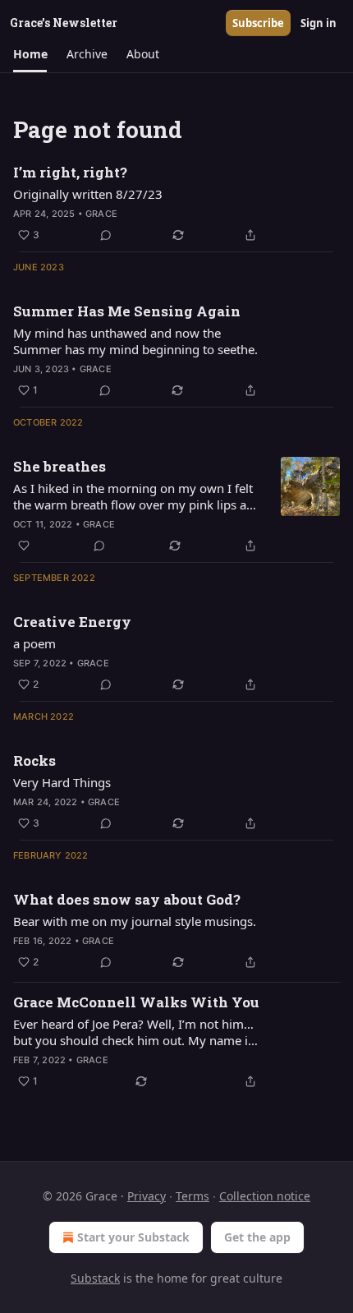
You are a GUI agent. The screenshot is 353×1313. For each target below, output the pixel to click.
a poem (34, 643)
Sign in (318, 23)
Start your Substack (133, 1237)
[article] (176, 204)
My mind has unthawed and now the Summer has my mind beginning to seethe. (135, 341)
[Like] (23, 545)
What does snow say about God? (127, 899)
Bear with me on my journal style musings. (134, 921)
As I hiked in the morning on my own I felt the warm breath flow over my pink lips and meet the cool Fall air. (137, 496)
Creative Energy (72, 621)
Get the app (257, 1237)
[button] (30, 54)
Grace (101, 213)
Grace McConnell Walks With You (136, 1002)
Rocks (34, 760)
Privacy (146, 1196)
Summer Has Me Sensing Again (127, 311)
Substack (95, 1278)
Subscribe (258, 23)
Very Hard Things (62, 782)
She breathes (59, 466)
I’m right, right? (70, 172)
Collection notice (264, 1196)
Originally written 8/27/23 (88, 194)
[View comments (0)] (106, 235)
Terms (192, 1196)
